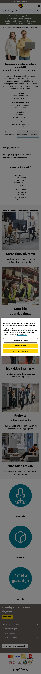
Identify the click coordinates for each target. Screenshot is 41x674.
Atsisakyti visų (20, 346)
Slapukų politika (22, 334)
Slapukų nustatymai (20, 340)
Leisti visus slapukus (20, 351)
